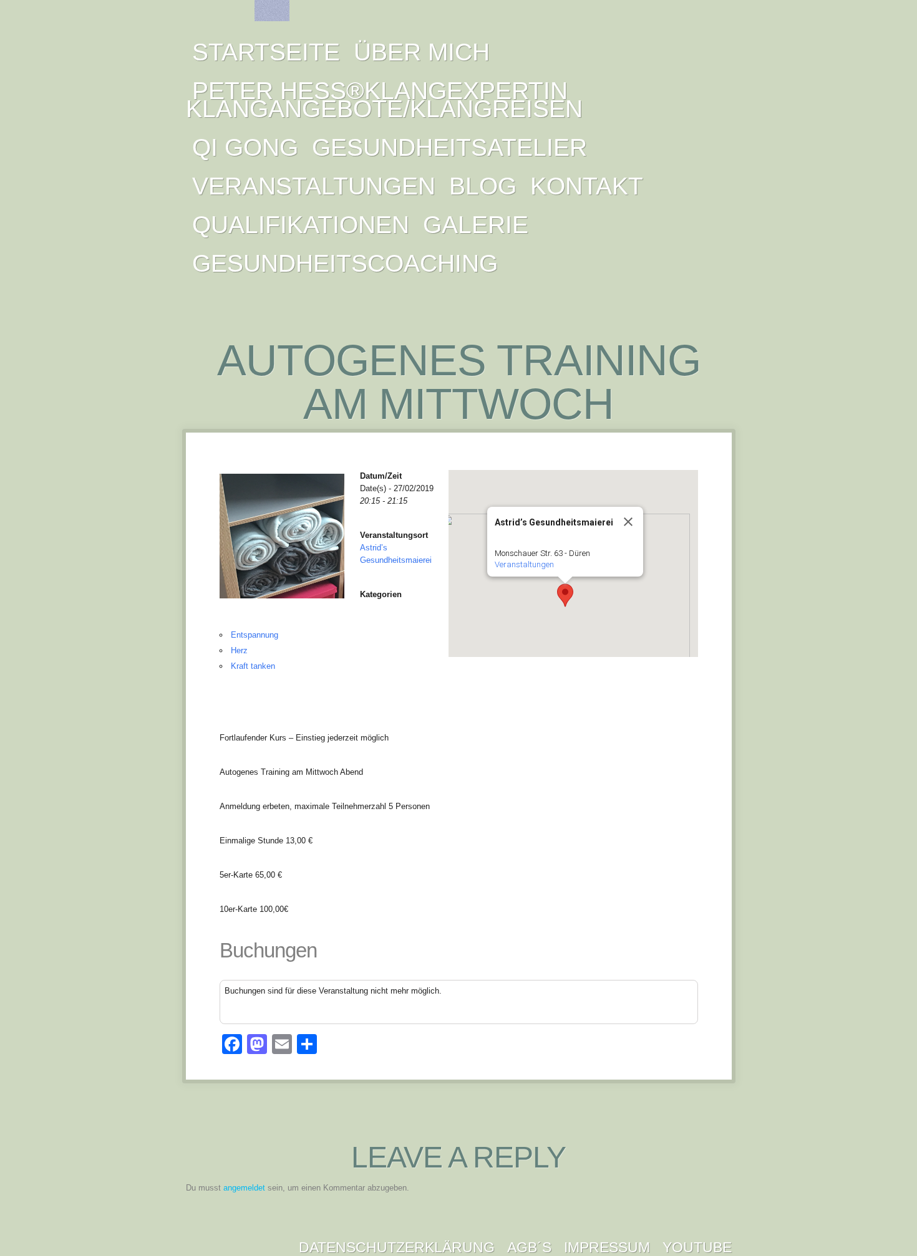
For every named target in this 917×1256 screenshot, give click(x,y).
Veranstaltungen (313, 186)
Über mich (422, 52)
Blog (483, 186)
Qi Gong (245, 147)
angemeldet (244, 1187)
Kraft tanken (253, 666)
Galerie (475, 224)
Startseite (266, 52)
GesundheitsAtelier (449, 147)
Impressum (607, 1247)
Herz (239, 650)
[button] (565, 595)
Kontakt (586, 186)
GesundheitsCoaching (345, 263)
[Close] (628, 522)
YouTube (697, 1247)
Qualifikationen (300, 224)
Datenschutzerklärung (397, 1247)
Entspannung (254, 635)
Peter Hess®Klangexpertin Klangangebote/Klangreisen (384, 99)
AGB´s (529, 1247)
